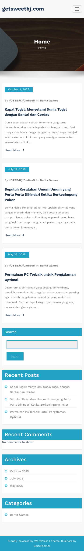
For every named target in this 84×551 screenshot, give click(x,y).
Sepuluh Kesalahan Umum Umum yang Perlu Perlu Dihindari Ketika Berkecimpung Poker (41, 194)
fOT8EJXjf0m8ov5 (22, 100)
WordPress (41, 541)
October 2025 (19, 471)
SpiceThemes (42, 545)
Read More (12, 150)
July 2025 (16, 478)
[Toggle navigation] (77, 9)
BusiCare (67, 541)
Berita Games (49, 100)
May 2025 (16, 485)
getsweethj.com (23, 9)
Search (11, 332)
